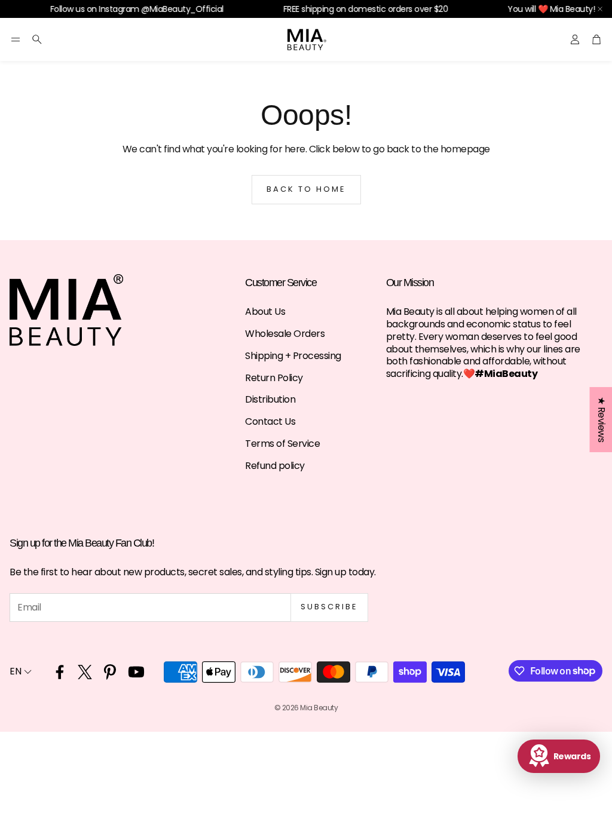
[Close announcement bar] (600, 9)
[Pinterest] (110, 672)
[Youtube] (136, 672)
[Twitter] (85, 672)
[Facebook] (59, 672)
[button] (16, 39)
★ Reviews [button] (601, 420)
